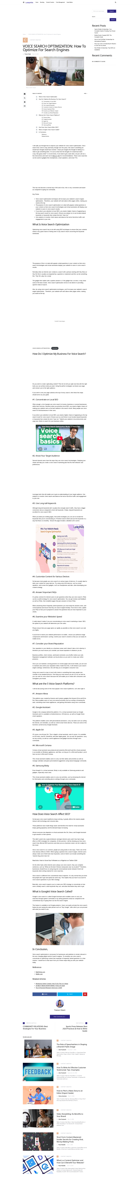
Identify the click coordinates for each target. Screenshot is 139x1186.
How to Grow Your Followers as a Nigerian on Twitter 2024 (58, 860)
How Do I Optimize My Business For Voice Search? (52, 99)
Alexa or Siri (56, 156)
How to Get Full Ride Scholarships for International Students (104, 40)
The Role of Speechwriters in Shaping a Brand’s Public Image (72, 1045)
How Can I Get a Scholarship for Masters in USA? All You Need (105, 44)
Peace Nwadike (61, 1144)
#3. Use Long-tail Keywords (48, 105)
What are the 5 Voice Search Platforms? (49, 115)
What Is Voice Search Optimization (48, 96)
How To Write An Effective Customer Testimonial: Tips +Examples (71, 1068)
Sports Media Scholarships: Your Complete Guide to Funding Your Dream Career (104, 31)
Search (112, 11)
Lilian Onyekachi (62, 1049)
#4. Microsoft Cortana (47, 123)
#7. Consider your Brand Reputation (50, 112)
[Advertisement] (55, 21)
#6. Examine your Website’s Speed (50, 111)
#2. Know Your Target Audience (49, 103)
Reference (44, 134)
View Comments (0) (59, 1016)
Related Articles (45, 136)
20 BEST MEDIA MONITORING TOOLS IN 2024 (50, 985)
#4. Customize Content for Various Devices (52, 107)
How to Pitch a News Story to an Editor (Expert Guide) (70, 1091)
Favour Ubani (28, 54)
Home (24, 34)
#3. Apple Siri (45, 121)
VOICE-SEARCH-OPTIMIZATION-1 (41, 348)
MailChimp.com (40, 972)
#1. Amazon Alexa (46, 117)
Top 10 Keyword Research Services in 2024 (49, 988)
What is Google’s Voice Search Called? (49, 129)
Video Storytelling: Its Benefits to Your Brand (70, 1115)
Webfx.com (39, 974)
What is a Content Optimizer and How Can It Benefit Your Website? (70, 1161)
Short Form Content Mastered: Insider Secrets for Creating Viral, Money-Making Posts (70, 1139)
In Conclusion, (42, 132)
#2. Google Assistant (46, 119)
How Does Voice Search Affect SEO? (48, 127)
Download (54, 348)
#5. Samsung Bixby (46, 125)
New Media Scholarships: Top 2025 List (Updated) (104, 48)
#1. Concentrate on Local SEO (49, 101)
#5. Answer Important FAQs (48, 109)
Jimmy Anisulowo (62, 1096)
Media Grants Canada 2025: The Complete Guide (103, 36)
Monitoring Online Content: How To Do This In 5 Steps (52, 983)
